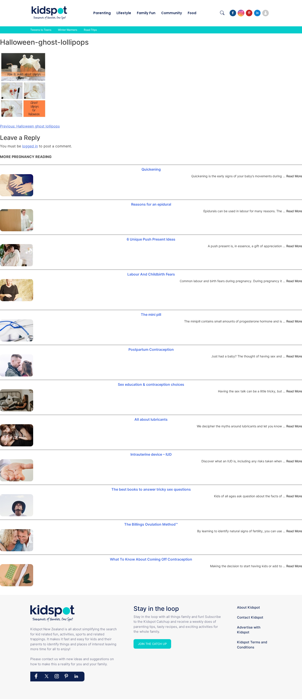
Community (171, 13)
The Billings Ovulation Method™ (151, 524)
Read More (294, 176)
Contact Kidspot (250, 617)
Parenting (102, 13)
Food (192, 13)
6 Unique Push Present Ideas (151, 239)
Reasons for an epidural (151, 204)
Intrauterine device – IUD (151, 454)
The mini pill (151, 314)
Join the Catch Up (152, 644)
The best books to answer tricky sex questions (151, 489)
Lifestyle (124, 13)
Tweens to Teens (40, 29)
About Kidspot (248, 607)
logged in (30, 146)
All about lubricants (151, 419)
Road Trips (90, 29)
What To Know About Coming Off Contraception (151, 559)
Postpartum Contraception (151, 349)
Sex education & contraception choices (151, 384)
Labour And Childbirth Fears (151, 274)
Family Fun (146, 13)
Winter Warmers (67, 29)
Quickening (151, 169)
